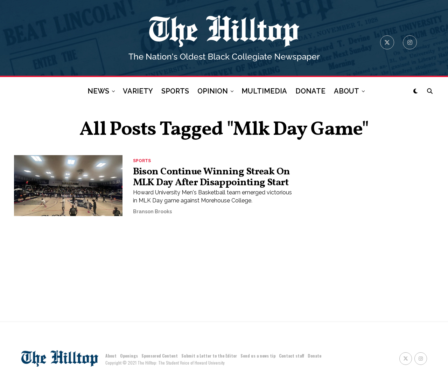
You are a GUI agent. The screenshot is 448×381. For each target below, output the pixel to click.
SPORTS (175, 91)
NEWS (98, 91)
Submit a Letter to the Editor (209, 356)
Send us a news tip (257, 356)
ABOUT (346, 91)
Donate (314, 356)
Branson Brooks (152, 211)
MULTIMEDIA (264, 91)
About (111, 356)
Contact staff (291, 356)
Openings (129, 356)
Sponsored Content (159, 356)
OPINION (212, 91)
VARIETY (138, 91)
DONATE (310, 91)
